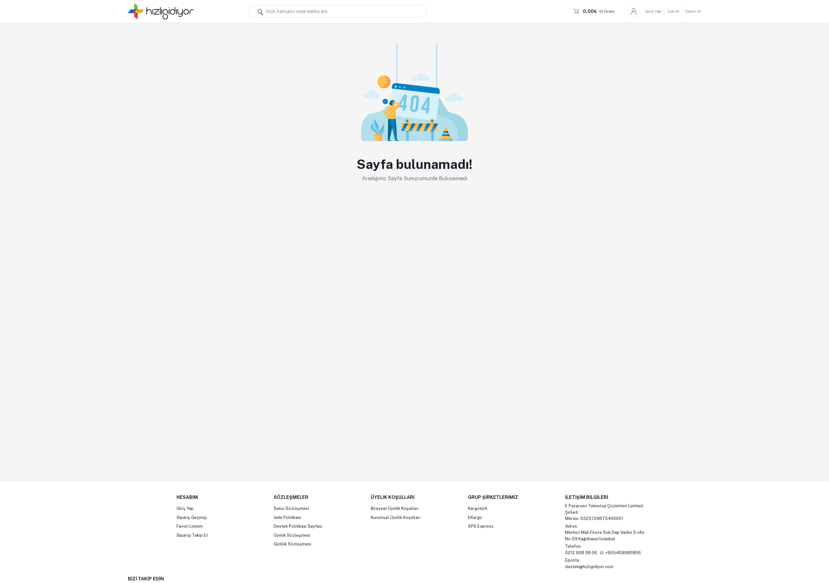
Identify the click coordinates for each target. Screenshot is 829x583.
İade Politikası (287, 517)
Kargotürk (477, 508)
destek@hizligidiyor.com (589, 566)
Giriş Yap (653, 11)
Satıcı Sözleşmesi (291, 508)
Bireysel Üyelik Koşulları (394, 508)
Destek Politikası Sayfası (298, 526)
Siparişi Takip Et (192, 535)
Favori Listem (189, 526)
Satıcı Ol (693, 11)
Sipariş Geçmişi (191, 517)
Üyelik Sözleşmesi (292, 535)
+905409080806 (623, 552)
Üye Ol (673, 11)
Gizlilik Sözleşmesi (292, 544)
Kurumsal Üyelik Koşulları (395, 517)
